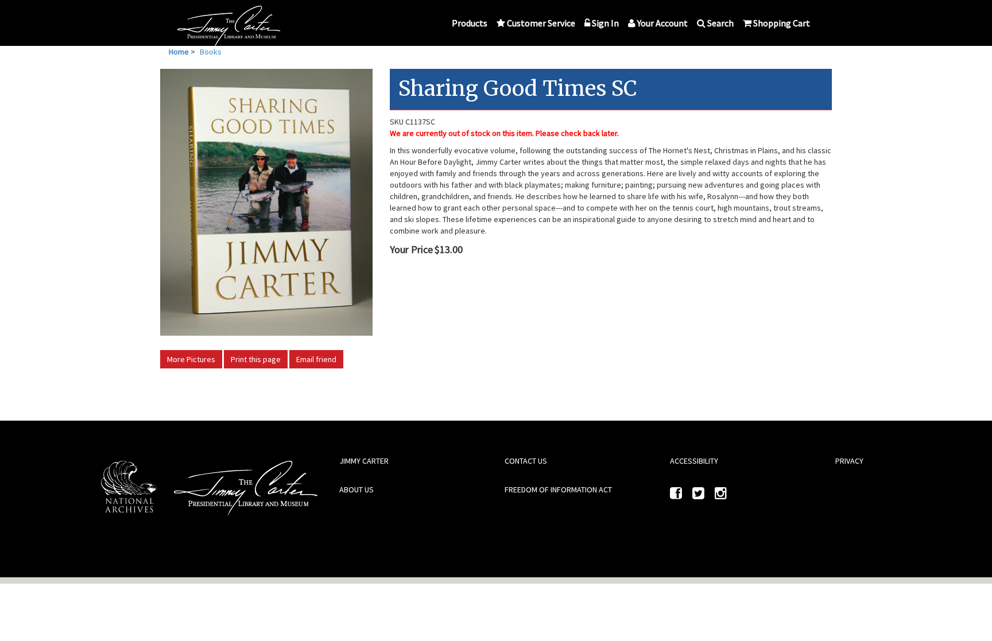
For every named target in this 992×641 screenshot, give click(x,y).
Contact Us (526, 461)
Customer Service (541, 23)
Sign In (605, 23)
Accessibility (694, 461)
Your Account (662, 23)
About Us (356, 489)
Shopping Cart (781, 23)
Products (469, 23)
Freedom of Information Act (558, 489)
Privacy (849, 461)
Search (720, 23)
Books (211, 51)
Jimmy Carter (364, 461)
